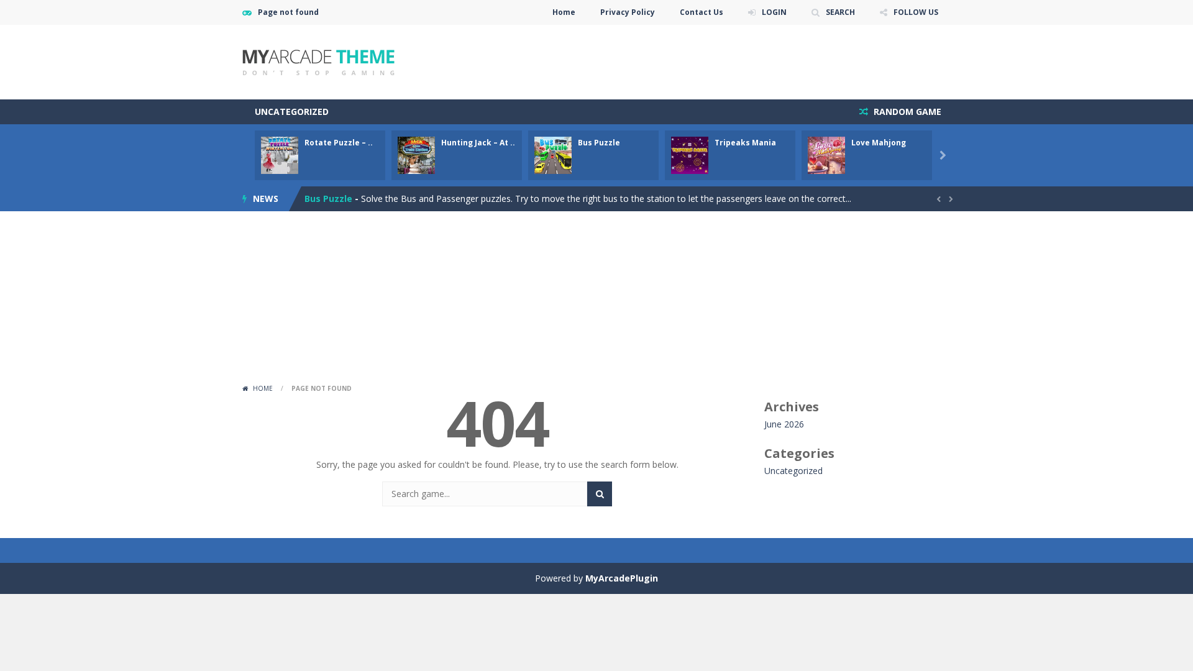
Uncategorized (292, 111)
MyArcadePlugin (621, 578)
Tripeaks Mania (745, 142)
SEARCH (840, 12)
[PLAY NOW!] (279, 154)
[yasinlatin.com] (318, 61)
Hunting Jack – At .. (478, 142)
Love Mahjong (878, 142)
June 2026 (784, 424)
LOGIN (774, 12)
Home (563, 12)
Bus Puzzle (599, 142)
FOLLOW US (916, 12)
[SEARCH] (599, 494)
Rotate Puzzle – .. (338, 142)
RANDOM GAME (906, 111)
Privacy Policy (627, 12)
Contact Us (701, 12)
